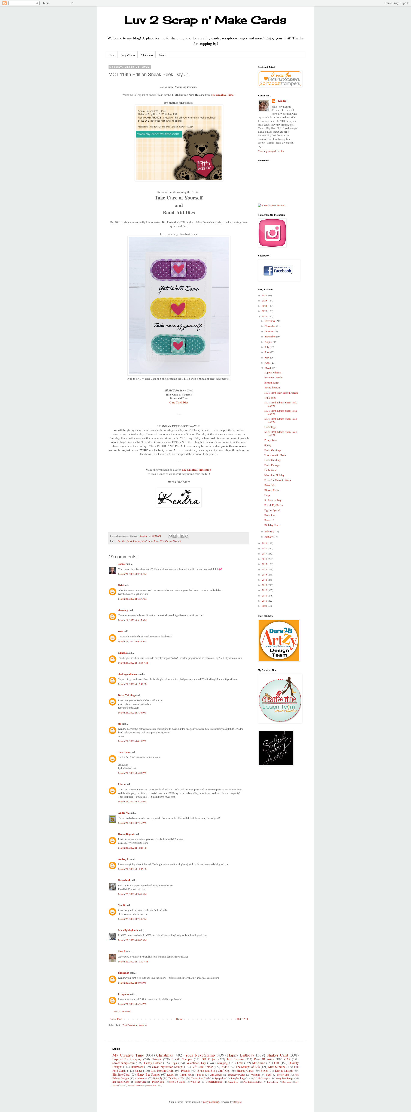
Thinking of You (176, 1078)
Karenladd (124, 880)
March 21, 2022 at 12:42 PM (132, 684)
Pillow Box (158, 1081)
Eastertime (269, 515)
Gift (276, 1063)
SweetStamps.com (123, 1063)
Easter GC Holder (273, 377)
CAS (287, 1059)
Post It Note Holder (252, 1081)
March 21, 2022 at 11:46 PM (132, 869)
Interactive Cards (236, 1074)
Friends (185, 1071)
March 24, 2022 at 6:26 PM (132, 1004)
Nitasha (122, 653)
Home (112, 55)
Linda (121, 784)
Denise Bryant (126, 834)
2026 (265, 295)
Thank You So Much (275, 455)
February (270, 531)
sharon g (123, 610)
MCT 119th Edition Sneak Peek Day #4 (280, 404)
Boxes (264, 1071)
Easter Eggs (270, 427)
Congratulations (214, 1081)
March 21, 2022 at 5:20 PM (132, 801)
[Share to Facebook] (182, 536)
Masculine (258, 1063)
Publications (146, 55)
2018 (265, 558)
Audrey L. (124, 859)
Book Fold (269, 485)
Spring (267, 445)
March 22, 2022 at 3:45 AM (132, 894)
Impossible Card (120, 1081)
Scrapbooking (238, 1078)
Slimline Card (121, 1074)
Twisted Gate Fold (135, 1085)
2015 (265, 574)
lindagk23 (123, 972)
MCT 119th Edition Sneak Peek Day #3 (280, 412)
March (268, 368)
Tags (174, 1063)
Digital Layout (284, 1071)
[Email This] (170, 536)
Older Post (242, 1019)
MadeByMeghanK (128, 930)
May (267, 357)
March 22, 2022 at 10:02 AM (133, 961)
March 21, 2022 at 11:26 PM (132, 847)
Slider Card (140, 1081)
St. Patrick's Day (272, 500)
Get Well (122, 541)
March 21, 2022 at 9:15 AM (132, 620)
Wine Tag (195, 1081)
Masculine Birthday (274, 475)
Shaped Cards (245, 1071)
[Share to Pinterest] (187, 536)
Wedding (255, 1074)
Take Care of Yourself (170, 541)
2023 (265, 311)
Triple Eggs (270, 397)
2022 (265, 316)
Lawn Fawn (272, 1081)
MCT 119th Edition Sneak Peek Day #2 (280, 420)
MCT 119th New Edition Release (281, 392)
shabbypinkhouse (128, 674)
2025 (265, 300)
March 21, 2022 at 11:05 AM (133, 662)
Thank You (185, 1074)
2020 (265, 548)
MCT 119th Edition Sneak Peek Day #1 (280, 433)
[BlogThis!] (174, 536)
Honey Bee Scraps (283, 1078)
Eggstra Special (272, 510)
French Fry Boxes (273, 505)
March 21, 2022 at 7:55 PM (132, 822)
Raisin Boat (233, 1081)
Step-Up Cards (177, 1081)
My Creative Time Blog (196, 470)
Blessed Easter (271, 490)
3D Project (209, 1059)
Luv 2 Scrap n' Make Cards (205, 19)
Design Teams (128, 55)
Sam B (121, 951)
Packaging (221, 1063)
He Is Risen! (270, 470)
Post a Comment (122, 1011)
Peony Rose (270, 440)
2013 (265, 585)
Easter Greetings (272, 450)
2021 (265, 543)
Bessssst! (269, 520)
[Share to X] (178, 536)
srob (120, 631)
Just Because (235, 1059)
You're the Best (272, 387)
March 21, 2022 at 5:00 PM (132, 773)
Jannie (121, 564)
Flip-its (200, 1074)
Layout (170, 1074)
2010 (265, 600)
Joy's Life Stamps (259, 1078)
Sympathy (219, 1078)
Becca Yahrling (126, 695)
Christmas (164, 1055)
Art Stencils (216, 1074)
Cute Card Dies (178, 402)
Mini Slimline (133, 541)
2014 (265, 579)
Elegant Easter (271, 382)
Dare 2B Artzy (264, 1059)
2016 (265, 569)
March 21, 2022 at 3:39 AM (132, 573)
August (269, 341)
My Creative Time (222, 95)
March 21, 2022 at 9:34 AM (132, 641)
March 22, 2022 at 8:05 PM (132, 982)
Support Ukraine (272, 372)
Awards (162, 55)
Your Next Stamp (200, 1055)
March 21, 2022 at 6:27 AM (132, 598)
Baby (268, 1074)
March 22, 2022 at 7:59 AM (132, 918)
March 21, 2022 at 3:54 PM (132, 712)
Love (240, 1063)
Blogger (237, 1101)
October (269, 331)
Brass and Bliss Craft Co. (213, 1071)
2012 (265, 590)
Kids (224, 1067)
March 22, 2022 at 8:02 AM (132, 940)
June (267, 352)
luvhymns (123, 994)
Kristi (121, 585)
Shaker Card (277, 1055)
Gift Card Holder (202, 1067)
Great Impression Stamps (167, 1067)
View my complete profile (271, 151)
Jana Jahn (124, 752)
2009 (265, 605)
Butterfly (157, 1078)
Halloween (137, 1067)
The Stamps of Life (248, 1067)
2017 (265, 564)
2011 (265, 595)
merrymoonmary (211, 1101)
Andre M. (123, 813)
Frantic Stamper (182, 1059)
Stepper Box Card (153, 1085)
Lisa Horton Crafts (162, 1071)
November (270, 326)
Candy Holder (153, 1063)
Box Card (286, 1081)
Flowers (156, 1059)
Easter (138, 1071)
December (270, 320)
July (267, 347)
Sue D (121, 905)
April (268, 362)
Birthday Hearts (272, 525)
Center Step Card (199, 1078)
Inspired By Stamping (126, 1059)
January (269, 536)
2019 (265, 553)
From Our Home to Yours (277, 480)
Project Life (283, 1074)
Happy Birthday (240, 1055)
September (270, 336)
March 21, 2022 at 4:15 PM (132, 741)
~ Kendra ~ (282, 101)
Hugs (267, 495)
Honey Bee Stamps (148, 1074)
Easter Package (272, 465)
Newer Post (116, 1019)
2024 (265, 305)
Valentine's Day (196, 1063)
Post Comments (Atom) (134, 1025)
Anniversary (141, 1078)
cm (119, 723)
